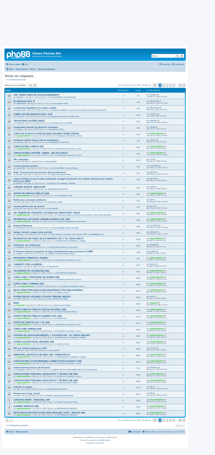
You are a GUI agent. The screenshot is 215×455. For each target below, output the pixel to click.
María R (19, 183)
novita (18, 189)
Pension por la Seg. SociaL (26, 393)
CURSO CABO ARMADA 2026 (27, 329)
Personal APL (51, 162)
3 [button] (166, 85)
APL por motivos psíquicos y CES (30, 348)
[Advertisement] (107, 24)
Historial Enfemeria (22, 226)
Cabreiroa (20, 123)
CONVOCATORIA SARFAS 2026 (28, 146)
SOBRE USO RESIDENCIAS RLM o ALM (32, 114)
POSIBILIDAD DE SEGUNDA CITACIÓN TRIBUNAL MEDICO (42, 296)
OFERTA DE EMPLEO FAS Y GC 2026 (31, 322)
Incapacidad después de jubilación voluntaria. (35, 127)
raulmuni (19, 142)
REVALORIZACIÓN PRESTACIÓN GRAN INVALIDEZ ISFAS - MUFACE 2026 (49, 413)
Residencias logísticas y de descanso (64, 116)
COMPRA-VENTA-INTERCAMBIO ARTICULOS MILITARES (74, 370)
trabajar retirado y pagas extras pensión (32, 232)
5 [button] (173, 85)
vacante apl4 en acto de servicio (29, 206)
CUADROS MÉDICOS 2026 (26, 406)
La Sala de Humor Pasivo (61, 305)
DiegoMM (20, 247)
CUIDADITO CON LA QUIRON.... (28, 264)
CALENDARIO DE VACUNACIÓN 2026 (31, 271)
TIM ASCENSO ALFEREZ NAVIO (29, 121)
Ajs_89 (19, 208)
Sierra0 (19, 174)
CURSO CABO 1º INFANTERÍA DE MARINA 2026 (36, 277)
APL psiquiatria (20, 159)
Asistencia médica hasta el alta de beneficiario (36, 140)
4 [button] (170, 85)
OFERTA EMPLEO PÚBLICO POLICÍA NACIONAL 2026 (39, 309)
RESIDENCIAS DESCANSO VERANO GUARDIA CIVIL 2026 (41, 219)
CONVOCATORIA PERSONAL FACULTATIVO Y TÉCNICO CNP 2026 (45, 374)
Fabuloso (19, 97)
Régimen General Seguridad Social (61, 254)
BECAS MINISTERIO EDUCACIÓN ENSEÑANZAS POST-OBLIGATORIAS (48, 290)
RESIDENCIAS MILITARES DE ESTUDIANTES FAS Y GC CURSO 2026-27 (48, 238)
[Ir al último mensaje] (158, 95)
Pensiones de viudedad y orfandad (62, 183)
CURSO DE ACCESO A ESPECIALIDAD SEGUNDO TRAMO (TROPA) (46, 133)
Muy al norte (21, 110)
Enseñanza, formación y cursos (70, 136)
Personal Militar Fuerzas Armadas (63, 97)
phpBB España (104, 440)
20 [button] (180, 85)
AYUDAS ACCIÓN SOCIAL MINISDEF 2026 (33, 342)
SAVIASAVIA (21, 103)
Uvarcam (19, 350)
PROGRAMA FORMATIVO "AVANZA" (31, 258)
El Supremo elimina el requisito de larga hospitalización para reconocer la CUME (53, 251)
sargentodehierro (23, 136)
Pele (18, 395)
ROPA (16, 303)
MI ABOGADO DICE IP (24, 101)
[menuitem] (25, 64)
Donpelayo (20, 370)
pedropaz (20, 234)
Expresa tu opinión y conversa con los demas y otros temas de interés (79, 110)
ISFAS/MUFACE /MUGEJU (59, 142)
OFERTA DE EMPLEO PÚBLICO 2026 (31, 193)
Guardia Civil (53, 266)
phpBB (88, 437)
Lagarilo (19, 129)
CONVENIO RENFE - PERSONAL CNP (31, 400)
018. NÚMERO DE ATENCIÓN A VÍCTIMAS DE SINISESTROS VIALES (46, 213)
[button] (155, 85)
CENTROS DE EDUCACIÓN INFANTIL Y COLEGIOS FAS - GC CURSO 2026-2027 (51, 335)
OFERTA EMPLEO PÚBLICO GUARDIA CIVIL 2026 (37, 316)
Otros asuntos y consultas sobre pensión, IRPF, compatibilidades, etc (77, 234)
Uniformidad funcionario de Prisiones (31, 367)
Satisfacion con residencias (26, 245)
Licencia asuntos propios (25, 166)
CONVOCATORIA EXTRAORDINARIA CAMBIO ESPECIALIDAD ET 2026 (47, 361)
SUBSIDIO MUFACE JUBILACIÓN (29, 187)
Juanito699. (20, 168)
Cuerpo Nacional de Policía (60, 174)
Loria (18, 162)
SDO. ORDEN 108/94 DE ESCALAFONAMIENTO (36, 95)
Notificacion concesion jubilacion (29, 200)
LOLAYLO (20, 116)
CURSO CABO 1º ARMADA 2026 (28, 284)
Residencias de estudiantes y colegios (71, 241)
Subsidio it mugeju (22, 387)
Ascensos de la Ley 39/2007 (61, 123)
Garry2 (19, 266)
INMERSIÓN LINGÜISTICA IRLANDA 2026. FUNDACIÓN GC (41, 355)
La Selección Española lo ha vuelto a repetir (35, 108)
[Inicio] (18, 54)
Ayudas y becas (63, 292)
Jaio (18, 202)
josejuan (19, 254)
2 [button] (163, 85)
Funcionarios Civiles (60, 103)
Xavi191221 (20, 228)
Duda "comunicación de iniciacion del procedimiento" (39, 172)
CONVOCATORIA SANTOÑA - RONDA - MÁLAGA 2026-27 (40, 153)
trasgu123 (20, 305)
